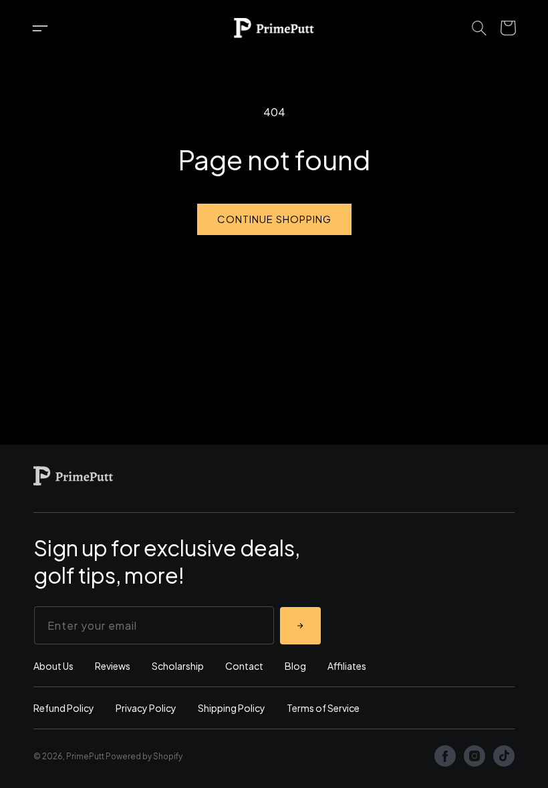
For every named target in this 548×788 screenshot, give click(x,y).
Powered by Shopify (144, 756)
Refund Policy (63, 708)
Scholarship (178, 665)
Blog (295, 665)
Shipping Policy (231, 708)
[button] (40, 28)
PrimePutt (85, 756)
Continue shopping (274, 218)
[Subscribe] (300, 625)
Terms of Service (323, 708)
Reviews (112, 665)
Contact (244, 665)
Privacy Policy (146, 708)
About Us (53, 665)
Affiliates (346, 665)
